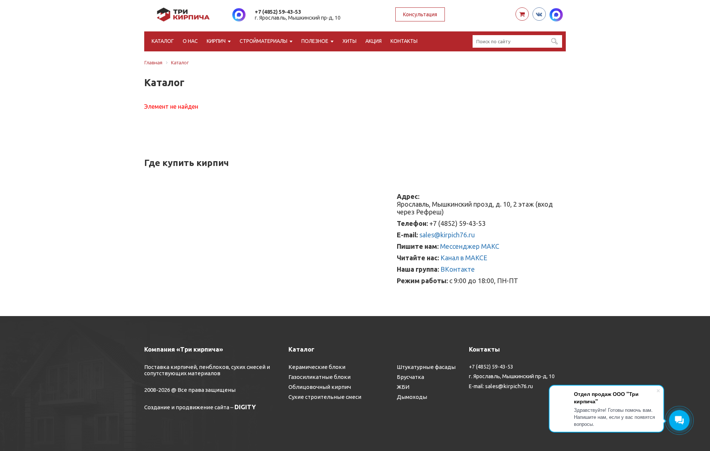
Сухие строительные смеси (324, 397)
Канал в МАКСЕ (463, 257)
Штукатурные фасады (426, 367)
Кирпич (216, 41)
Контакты (403, 41)
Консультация (420, 14)
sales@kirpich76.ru (447, 234)
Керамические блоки (316, 367)
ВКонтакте (457, 269)
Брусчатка (410, 377)
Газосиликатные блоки (319, 377)
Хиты (349, 41)
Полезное (314, 41)
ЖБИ (403, 387)
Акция (373, 41)
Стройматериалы (263, 41)
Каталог (163, 41)
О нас (190, 41)
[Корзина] (522, 14)
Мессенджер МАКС (469, 246)
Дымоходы (412, 397)
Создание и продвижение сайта (186, 407)
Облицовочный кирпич (319, 387)
